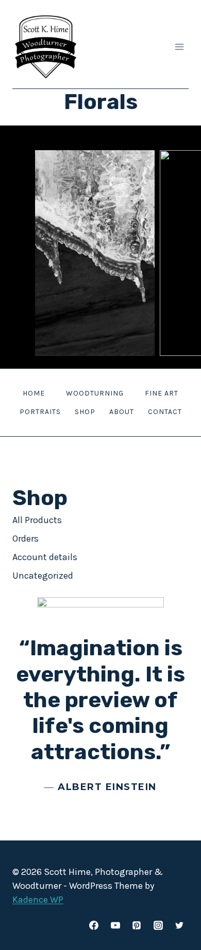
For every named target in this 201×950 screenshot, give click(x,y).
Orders (25, 538)
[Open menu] (179, 47)
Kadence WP (37, 899)
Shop (85, 411)
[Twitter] (179, 925)
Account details (44, 557)
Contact (165, 411)
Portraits (40, 411)
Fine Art (161, 393)
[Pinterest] (136, 925)
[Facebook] (94, 925)
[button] (95, 253)
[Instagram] (158, 925)
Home (34, 393)
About (121, 411)
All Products (37, 520)
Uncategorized (42, 575)
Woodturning (95, 393)
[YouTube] (115, 925)
